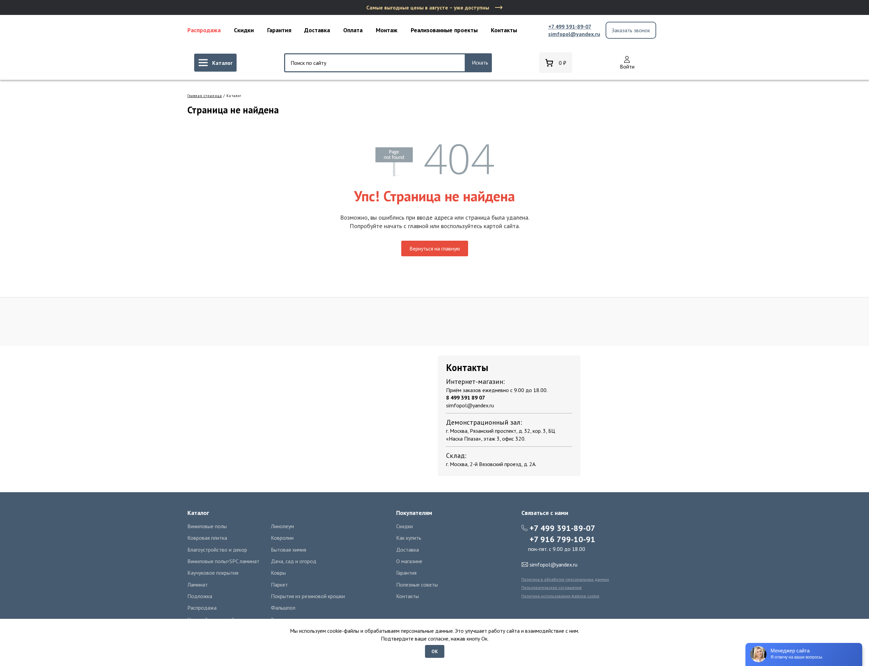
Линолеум (282, 526)
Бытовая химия (288, 549)
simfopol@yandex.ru (574, 34)
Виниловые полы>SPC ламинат (223, 561)
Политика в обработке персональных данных (565, 579)
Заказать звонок (631, 30)
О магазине (409, 561)
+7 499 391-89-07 (569, 26)
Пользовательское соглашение (551, 587)
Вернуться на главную (434, 248)
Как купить (408, 537)
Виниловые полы (207, 526)
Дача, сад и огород (293, 561)
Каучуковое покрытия (212, 572)
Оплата (353, 30)
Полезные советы (417, 584)
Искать (480, 62)
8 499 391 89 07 (465, 397)
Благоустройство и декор (217, 549)
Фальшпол (283, 607)
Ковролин (282, 537)
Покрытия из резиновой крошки (308, 596)
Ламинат (197, 584)
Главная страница (204, 95)
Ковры (278, 572)
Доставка (317, 30)
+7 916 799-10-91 (562, 539)
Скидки (244, 30)
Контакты (504, 30)
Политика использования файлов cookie (560, 595)
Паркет (279, 584)
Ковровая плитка (207, 537)
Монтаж (386, 30)
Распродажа (204, 30)
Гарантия (279, 30)
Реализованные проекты (444, 30)
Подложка (199, 596)
